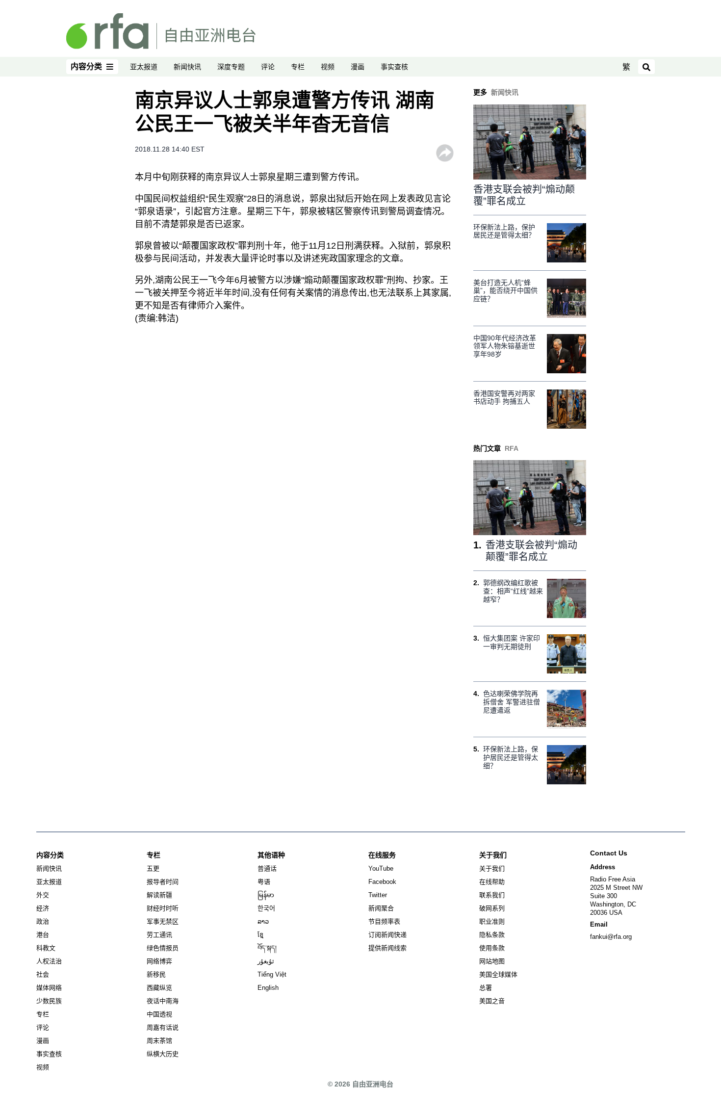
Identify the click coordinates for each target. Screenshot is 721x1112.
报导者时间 (163, 881)
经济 (42, 908)
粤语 (264, 881)
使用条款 (492, 948)
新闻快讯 (187, 67)
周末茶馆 (159, 1040)
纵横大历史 (163, 1054)
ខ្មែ (260, 934)
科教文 (45, 948)
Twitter (377, 895)
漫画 (357, 67)
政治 (42, 921)
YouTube (380, 868)
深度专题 (231, 67)
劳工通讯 (159, 934)
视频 (328, 67)
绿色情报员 (163, 948)
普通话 (267, 868)
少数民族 (49, 1001)
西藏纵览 (159, 987)
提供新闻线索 (387, 948)
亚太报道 (143, 67)
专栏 (298, 67)
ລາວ (263, 921)
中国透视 (159, 1014)
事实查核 (394, 67)
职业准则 (492, 921)
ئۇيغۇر (266, 961)
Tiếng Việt (272, 974)
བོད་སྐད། (267, 948)
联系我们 (492, 895)
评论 (268, 67)
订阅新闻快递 (387, 934)
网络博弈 (159, 961)
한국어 (266, 908)
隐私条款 (492, 934)
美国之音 (492, 1001)
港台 (42, 934)
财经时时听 (163, 908)
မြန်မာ (266, 895)
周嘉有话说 (163, 1027)
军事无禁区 (163, 921)
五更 (153, 868)
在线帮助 (492, 881)
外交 (42, 895)
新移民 (156, 974)
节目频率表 (384, 921)
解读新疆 (159, 895)
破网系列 (492, 908)
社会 (42, 974)
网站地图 (492, 961)
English (268, 987)
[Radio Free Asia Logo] (161, 30)
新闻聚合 (381, 908)
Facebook (382, 881)
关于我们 (492, 868)
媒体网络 (49, 987)
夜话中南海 (163, 1001)
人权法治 (49, 961)
